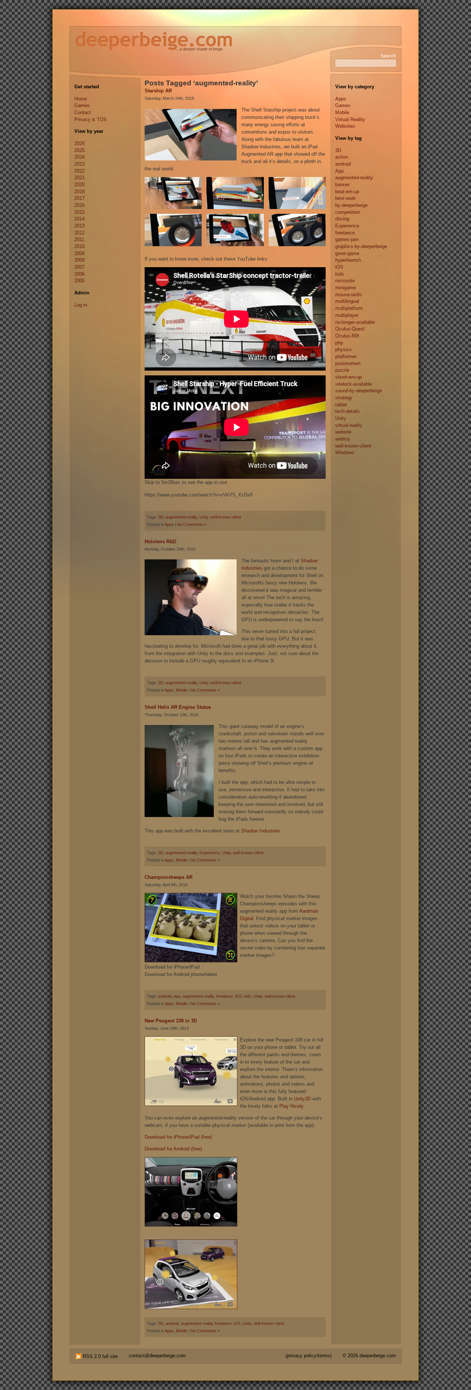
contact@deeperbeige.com (157, 1355)
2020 (79, 184)
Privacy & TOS (90, 119)
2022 (79, 171)
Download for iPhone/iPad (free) (178, 1137)
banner (342, 184)
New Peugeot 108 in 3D (171, 1020)
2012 (79, 233)
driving (342, 219)
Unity (203, 517)
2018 (79, 191)
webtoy (342, 439)
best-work (345, 198)
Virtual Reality (350, 119)
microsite (345, 280)
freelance (224, 996)
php (339, 343)
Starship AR (158, 90)
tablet (341, 404)
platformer (346, 356)
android (164, 996)
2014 (79, 219)
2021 (79, 177)
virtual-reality (348, 425)
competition (347, 212)
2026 (79, 143)
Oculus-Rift (347, 336)
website (343, 432)
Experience (209, 852)
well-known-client (225, 517)
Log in (80, 305)
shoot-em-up (348, 377)
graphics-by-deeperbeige (361, 246)
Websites (345, 126)
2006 (79, 274)
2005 (79, 280)
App (176, 996)
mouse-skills (348, 294)
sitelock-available (353, 384)
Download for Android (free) (173, 1149)
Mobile (181, 690)
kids (247, 996)
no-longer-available (355, 322)
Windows (344, 452)
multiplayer (346, 315)
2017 (79, 198)
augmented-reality (181, 517)
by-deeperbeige (351, 205)
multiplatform (349, 308)
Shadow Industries (260, 831)
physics (343, 349)
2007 (79, 267)
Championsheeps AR (168, 877)
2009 (79, 253)
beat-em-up (347, 191)
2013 (79, 226)
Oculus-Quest (350, 329)
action (341, 157)
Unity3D (303, 1098)
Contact (82, 112)
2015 (79, 212)
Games (82, 105)
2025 (79, 150)
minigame (345, 287)
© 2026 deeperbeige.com (369, 1355)
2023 (79, 164)
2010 (79, 246)
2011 (79, 239)
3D (160, 517)
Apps (169, 524)
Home (80, 99)
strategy (344, 397)
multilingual (347, 301)
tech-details (347, 411)
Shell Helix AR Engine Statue (178, 707)
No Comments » (191, 524)
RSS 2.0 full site (99, 1356)
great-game (347, 253)
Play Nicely (291, 1106)
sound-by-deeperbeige (358, 390)
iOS (238, 996)
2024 (79, 157)
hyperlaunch (348, 260)
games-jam (347, 239)
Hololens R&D (160, 541)
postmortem (348, 363)
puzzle (342, 370)
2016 (79, 205)
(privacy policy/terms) (309, 1355)
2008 (79, 260)
